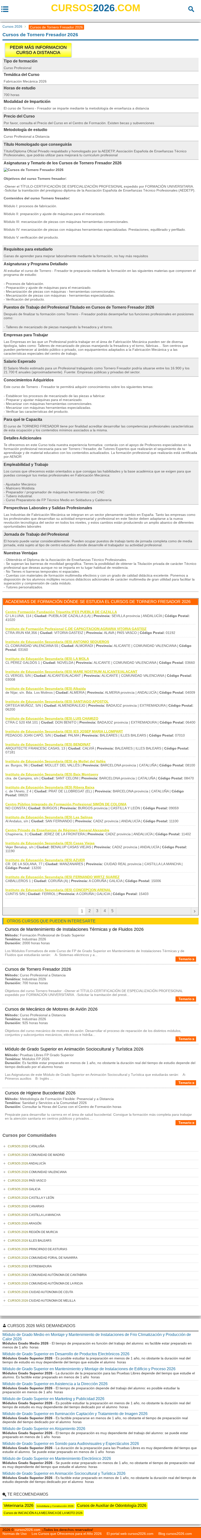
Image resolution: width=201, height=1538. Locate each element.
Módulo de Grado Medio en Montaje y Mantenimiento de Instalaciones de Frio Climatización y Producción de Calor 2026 (96, 1336)
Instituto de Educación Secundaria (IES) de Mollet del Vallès (55, 761)
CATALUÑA (26, 1146)
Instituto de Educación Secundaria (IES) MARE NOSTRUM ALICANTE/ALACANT (71, 672)
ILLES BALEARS (29, 1240)
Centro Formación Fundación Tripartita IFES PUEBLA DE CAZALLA (61, 612)
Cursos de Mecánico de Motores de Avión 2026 (51, 1009)
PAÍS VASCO (27, 1180)
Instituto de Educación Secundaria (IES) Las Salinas (49, 817)
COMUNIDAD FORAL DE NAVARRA (42, 1257)
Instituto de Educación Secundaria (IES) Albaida (45, 688)
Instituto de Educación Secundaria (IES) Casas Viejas (50, 843)
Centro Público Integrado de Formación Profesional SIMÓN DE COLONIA (65, 804)
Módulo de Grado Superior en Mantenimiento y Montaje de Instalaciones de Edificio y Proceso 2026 (89, 1369)
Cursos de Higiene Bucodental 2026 (40, 1092)
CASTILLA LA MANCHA (34, 1215)
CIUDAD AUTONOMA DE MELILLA (41, 1300)
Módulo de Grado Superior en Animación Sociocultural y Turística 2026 (74, 1049)
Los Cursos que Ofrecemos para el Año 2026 (67, 1534)
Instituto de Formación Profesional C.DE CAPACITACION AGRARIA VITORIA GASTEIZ (76, 629)
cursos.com (95, 7)
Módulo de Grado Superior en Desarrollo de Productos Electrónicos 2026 (65, 1354)
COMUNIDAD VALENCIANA (37, 1172)
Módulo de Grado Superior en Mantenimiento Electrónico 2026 (56, 1458)
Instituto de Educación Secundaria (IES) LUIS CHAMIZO (51, 718)
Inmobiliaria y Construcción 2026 (55, 1506)
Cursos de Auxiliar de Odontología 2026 (111, 1505)
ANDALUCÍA (27, 1163)
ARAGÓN (24, 1223)
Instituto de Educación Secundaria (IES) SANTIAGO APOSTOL (57, 701)
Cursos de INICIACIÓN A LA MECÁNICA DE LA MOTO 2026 (43, 1513)
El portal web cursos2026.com (130, 1534)
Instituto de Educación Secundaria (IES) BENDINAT (48, 744)
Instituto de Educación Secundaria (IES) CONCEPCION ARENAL (58, 890)
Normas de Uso (14, 1534)
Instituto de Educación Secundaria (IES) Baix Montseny (51, 774)
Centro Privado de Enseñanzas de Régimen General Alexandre (57, 830)
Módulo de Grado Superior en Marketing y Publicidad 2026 (53, 1399)
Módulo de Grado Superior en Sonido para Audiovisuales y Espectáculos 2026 (70, 1443)
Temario (185, 959)
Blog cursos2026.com (175, 1534)
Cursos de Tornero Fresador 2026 (38, 969)
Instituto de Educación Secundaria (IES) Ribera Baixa (49, 787)
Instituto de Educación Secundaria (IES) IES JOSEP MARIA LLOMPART (64, 731)
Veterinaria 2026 (18, 1505)
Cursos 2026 (12, 26)
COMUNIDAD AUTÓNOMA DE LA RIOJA (45, 1283)
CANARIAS (26, 1206)
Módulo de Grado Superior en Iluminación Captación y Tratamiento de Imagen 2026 (75, 1414)
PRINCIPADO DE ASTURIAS (37, 1249)
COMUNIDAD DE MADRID (36, 1155)
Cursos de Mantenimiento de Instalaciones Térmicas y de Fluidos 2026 (74, 929)
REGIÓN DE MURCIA (33, 1232)
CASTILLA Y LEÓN (31, 1197)
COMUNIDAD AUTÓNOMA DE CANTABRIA (47, 1275)
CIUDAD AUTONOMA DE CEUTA (40, 1292)
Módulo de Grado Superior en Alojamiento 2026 (43, 1429)
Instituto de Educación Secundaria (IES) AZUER (45, 860)
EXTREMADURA (30, 1266)
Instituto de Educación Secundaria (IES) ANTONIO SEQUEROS (57, 642)
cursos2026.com (27, 1530)
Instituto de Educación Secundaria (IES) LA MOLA (47, 659)
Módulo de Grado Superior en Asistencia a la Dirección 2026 (55, 1384)
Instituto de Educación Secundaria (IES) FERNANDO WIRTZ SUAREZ (62, 877)
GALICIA (24, 1189)
